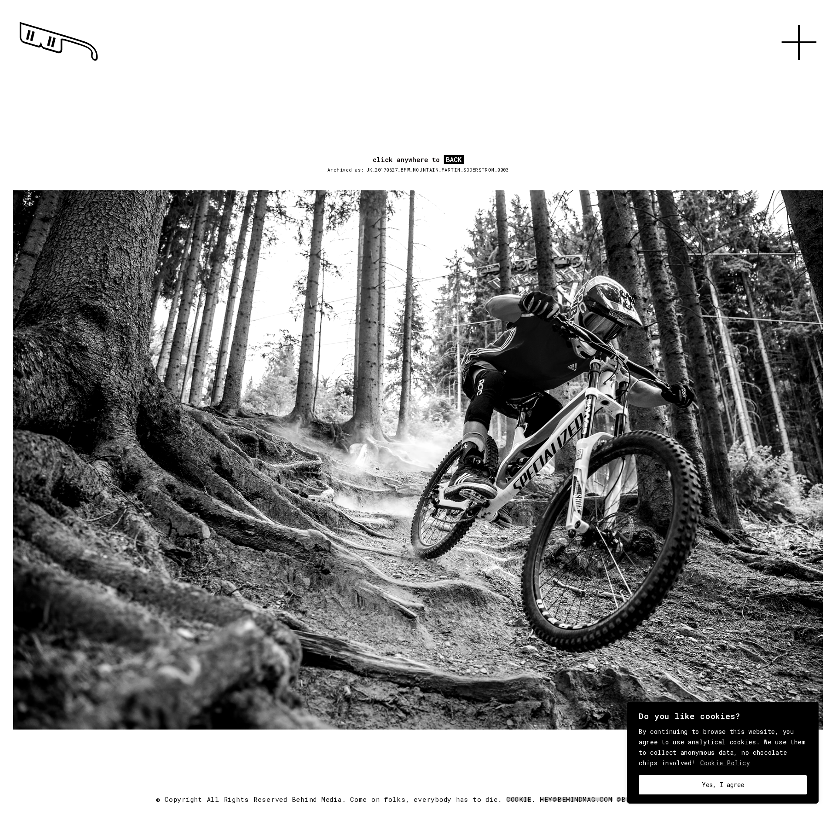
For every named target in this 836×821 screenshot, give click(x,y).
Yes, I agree (723, 784)
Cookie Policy (725, 763)
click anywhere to (417, 160)
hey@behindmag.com (576, 799)
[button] (799, 69)
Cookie (519, 799)
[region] (723, 753)
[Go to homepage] (59, 61)
